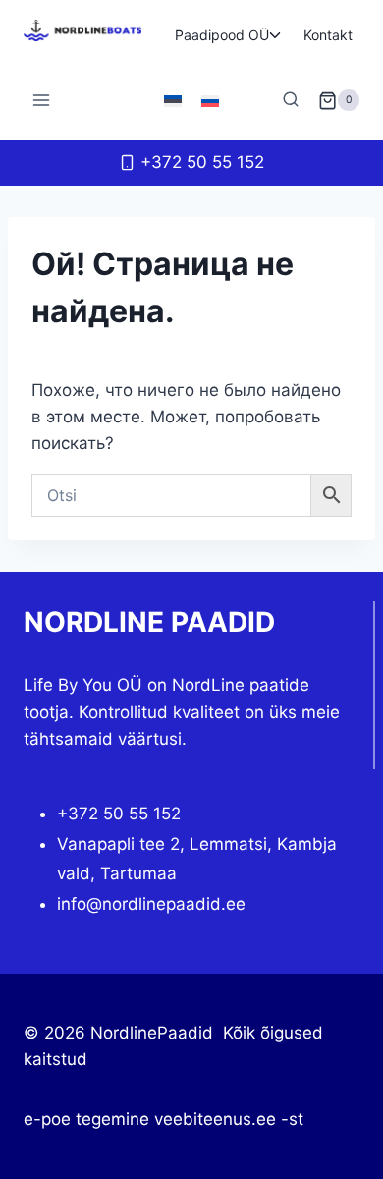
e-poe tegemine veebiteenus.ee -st (163, 1119)
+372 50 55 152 (119, 813)
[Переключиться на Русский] (210, 100)
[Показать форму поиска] (290, 100)
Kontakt (328, 35)
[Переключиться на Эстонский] (173, 100)
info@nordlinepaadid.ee (151, 904)
